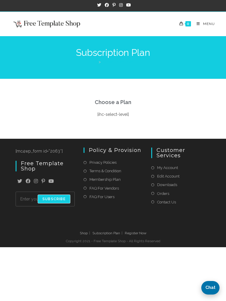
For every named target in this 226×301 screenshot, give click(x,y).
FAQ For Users (101, 197)
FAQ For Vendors (104, 188)
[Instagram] (36, 181)
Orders (163, 193)
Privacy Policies (103, 162)
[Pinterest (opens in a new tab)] (114, 5)
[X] (19, 181)
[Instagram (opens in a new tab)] (120, 5)
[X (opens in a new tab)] (99, 5)
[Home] (95, 62)
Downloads (167, 185)
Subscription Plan (117, 62)
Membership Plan (105, 179)
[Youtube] (51, 181)
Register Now (136, 233)
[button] (210, 288)
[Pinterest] (43, 181)
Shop (84, 233)
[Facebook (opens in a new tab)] (107, 5)
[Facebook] (28, 181)
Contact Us (166, 202)
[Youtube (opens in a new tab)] (127, 5)
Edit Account (168, 176)
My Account (167, 167)
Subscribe (54, 199)
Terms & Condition (105, 171)
